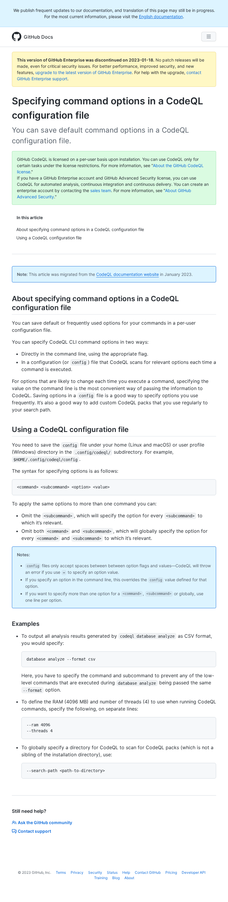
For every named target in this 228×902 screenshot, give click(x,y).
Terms (61, 872)
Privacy (77, 872)
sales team (100, 190)
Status (112, 872)
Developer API (193, 872)
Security (95, 872)
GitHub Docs (38, 37)
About (129, 878)
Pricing (171, 872)
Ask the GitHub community (45, 822)
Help (126, 872)
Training (100, 878)
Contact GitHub (148, 872)
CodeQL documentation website (127, 274)
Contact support (34, 831)
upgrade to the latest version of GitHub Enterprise (83, 72)
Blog (116, 878)
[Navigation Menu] (208, 36)
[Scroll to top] (215, 889)
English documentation (161, 16)
